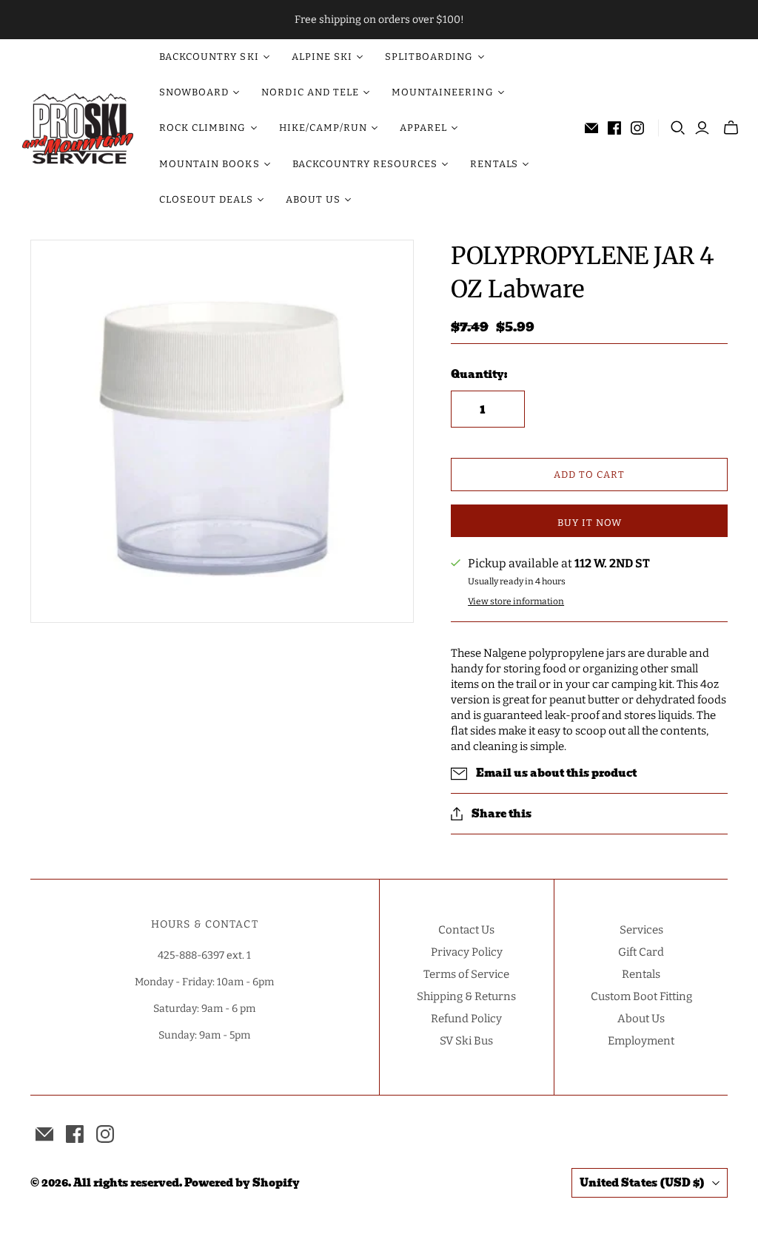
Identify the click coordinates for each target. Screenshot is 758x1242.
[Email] (591, 128)
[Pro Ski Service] (77, 129)
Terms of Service (466, 974)
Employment (641, 1040)
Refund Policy (466, 1018)
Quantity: (479, 375)
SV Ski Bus (466, 1040)
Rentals (641, 974)
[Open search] (678, 128)
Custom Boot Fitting (641, 996)
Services (641, 929)
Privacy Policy (467, 952)
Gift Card (641, 952)
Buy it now (589, 522)
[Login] (702, 128)
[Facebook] (614, 128)
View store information (516, 601)
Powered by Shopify (242, 1183)
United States (642, 1183)
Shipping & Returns (466, 996)
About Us (641, 1018)
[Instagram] (637, 128)
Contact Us (466, 929)
